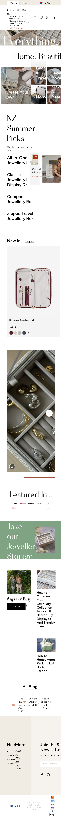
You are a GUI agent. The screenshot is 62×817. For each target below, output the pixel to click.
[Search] (35, 18)
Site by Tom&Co (34, 805)
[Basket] (52, 18)
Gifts (28, 23)
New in (10, 14)
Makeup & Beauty (17, 21)
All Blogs (31, 687)
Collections (14, 26)
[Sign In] (47, 18)
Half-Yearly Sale (16, 28)
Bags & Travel (15, 19)
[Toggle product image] (32, 161)
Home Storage (15, 23)
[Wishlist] (41, 18)
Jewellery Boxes (16, 16)
